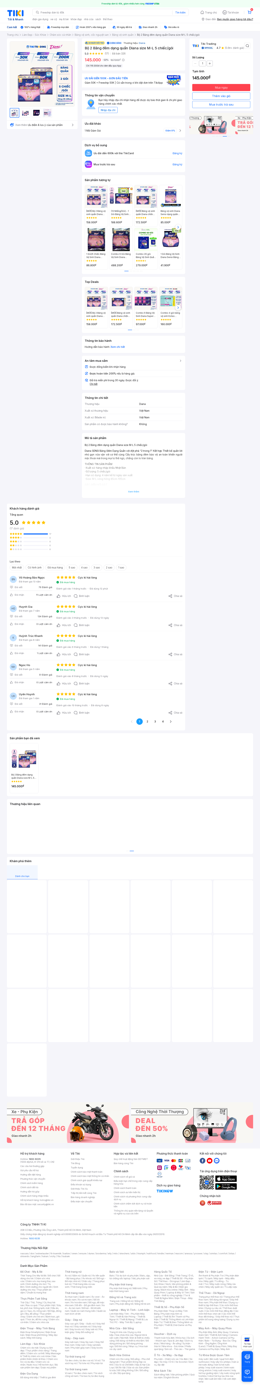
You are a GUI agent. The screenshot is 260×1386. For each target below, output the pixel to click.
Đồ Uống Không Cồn (127, 1370)
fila (58, 1256)
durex (91, 1253)
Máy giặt (208, 1281)
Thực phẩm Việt (47, 1305)
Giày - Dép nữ (73, 1319)
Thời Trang (181, 1275)
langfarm (35, 1256)
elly (110, 1253)
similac (213, 1253)
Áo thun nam (71, 1296)
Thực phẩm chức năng (37, 1350)
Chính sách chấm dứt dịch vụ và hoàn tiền (133, 1205)
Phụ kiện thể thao (218, 1302)
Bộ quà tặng (124, 1373)
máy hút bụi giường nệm (217, 1372)
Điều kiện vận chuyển (81, 1201)
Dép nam (81, 1345)
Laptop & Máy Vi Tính (178, 1292)
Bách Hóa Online (119, 1355)
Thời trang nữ (73, 1271)
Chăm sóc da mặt (29, 1347)
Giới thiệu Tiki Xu (79, 1188)
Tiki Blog (75, 1163)
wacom (179, 1253)
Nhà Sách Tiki (162, 1370)
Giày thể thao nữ (224, 1316)
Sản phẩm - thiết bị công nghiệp (174, 1294)
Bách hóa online (169, 1289)
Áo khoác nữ (88, 1278)
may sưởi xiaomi (214, 1367)
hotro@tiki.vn (46, 1200)
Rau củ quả (31, 1305)
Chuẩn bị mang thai (36, 1292)
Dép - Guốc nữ (87, 1323)
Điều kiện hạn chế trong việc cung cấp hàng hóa (133, 1182)
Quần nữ (86, 1275)
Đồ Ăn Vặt (121, 1367)
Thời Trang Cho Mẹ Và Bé (33, 1275)
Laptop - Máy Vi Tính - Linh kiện (129, 1309)
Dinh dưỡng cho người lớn (39, 1287)
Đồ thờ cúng (121, 1346)
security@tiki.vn (45, 1204)
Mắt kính (137, 1288)
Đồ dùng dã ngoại (219, 1299)
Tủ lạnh (208, 1278)
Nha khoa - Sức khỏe (173, 1346)
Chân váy (86, 1281)
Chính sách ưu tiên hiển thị (127, 1192)
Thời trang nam (74, 1292)
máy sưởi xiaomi (221, 1370)
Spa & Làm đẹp (175, 1340)
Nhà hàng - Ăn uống (171, 1343)
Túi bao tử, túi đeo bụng (92, 1376)
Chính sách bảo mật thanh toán (86, 1171)
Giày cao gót (71, 1323)
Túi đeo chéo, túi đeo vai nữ (79, 1360)
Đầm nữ (76, 1275)
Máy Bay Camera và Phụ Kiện (218, 1347)
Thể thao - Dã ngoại (168, 1281)
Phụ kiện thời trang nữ (120, 1288)
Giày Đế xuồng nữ (85, 1332)
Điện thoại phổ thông (36, 1335)
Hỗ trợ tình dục (46, 1364)
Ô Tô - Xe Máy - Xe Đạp (168, 1355)
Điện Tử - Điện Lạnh (211, 1271)
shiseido (24, 1256)
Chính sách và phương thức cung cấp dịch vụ (132, 1198)
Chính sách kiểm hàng (31, 1183)
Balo (111, 1275)
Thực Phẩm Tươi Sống (33, 1298)
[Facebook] (202, 1160)
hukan (45, 1256)
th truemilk (56, 1253)
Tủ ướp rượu (231, 1287)
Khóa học (181, 1337)
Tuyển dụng (77, 1167)
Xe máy (163, 1362)
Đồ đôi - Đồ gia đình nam (87, 1305)
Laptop (138, 1322)
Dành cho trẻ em (35, 1316)
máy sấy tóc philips (221, 1362)
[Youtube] (209, 1160)
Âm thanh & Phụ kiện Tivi (211, 1275)
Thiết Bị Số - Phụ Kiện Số (169, 1307)
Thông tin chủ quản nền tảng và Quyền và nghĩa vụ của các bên (133, 1212)
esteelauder (42, 1253)
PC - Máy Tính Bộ (123, 1322)
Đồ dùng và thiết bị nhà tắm (130, 1340)
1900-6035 (35, 1159)
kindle (161, 1253)
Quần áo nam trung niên (83, 1311)
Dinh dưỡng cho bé (36, 1284)
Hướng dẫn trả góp (29, 1191)
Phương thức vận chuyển (32, 1179)
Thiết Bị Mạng (127, 1319)
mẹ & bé (64, 19)
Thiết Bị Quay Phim (216, 1346)
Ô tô (171, 1362)
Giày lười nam (72, 1342)
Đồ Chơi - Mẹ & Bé (31, 1271)
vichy (53, 1256)
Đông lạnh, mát (42, 1308)
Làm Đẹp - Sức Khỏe (32, 1343)
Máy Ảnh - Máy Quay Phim (215, 1328)
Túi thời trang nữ (75, 1356)
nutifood (151, 1253)
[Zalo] (216, 1160)
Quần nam (84, 1296)
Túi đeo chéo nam (83, 1373)
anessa (188, 1253)
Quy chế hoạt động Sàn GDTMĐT (131, 1159)
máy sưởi (203, 1359)
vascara (24, 1253)
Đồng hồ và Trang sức (122, 1297)
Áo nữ (68, 1275)
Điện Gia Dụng (29, 1373)
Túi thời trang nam (76, 1369)
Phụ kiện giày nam (80, 1347)
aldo (133, 1253)
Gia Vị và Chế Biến (124, 1364)
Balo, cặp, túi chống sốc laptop (129, 1277)
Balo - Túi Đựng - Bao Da (217, 1340)
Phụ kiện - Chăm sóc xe (166, 1359)
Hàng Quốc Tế (163, 1271)
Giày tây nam (87, 1342)
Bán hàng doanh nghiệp (83, 1197)
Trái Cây (24, 1302)
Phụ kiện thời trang (120, 1284)
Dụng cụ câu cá (213, 1308)
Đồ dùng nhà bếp (29, 1377)
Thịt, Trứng (36, 1302)
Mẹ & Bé (173, 1287)
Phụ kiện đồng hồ (124, 1304)
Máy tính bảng (34, 1337)
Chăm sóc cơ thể (35, 1353)
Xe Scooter (181, 1362)
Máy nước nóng (218, 1284)
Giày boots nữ (77, 1329)
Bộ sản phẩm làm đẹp (39, 1366)
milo (115, 1253)
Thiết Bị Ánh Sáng (219, 1335)
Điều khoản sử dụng (81, 1184)
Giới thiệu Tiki (78, 1159)
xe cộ (53, 19)
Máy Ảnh (225, 1349)
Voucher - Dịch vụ (165, 1333)
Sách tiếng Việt (161, 1374)
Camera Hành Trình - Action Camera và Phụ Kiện (218, 1338)
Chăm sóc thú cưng (119, 1359)
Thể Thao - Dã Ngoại (212, 1292)
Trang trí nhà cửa (117, 1332)
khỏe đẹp (76, 19)
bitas (231, 1253)
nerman (170, 1253)
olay (206, 1253)
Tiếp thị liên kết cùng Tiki (84, 1193)
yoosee (198, 1253)
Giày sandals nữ (82, 1326)
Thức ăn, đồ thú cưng (36, 1319)
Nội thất (124, 1337)
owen (74, 1253)
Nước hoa (32, 1364)
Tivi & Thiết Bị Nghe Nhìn (172, 1297)
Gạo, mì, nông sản (37, 1311)
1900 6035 (34, 1238)
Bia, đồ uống (31, 1313)
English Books (171, 1377)
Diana (142, 43)
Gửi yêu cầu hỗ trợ (29, 1170)
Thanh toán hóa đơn (164, 1337)
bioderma (101, 1253)
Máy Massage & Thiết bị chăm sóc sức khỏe (40, 1355)
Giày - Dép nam (74, 1338)
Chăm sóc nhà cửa (39, 1322)
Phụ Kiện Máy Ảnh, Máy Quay (213, 1332)
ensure (82, 1253)
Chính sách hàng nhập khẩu (34, 1196)
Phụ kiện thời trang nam (128, 1289)
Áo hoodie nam (79, 1302)
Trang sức (114, 1301)
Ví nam (68, 1373)
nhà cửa (88, 19)
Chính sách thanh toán (125, 1188)
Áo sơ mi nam (85, 1299)
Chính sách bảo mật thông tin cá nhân (90, 1176)
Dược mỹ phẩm (48, 1367)
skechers (124, 1253)
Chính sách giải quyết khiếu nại (86, 1180)
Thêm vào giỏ (221, 96)
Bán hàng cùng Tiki (123, 1163)
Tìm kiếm (180, 12)
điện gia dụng (40, 19)
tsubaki (66, 1256)
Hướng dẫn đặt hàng (30, 1174)
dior (32, 1253)
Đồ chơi (52, 1275)
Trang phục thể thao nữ (210, 1296)
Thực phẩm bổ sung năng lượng (219, 1318)
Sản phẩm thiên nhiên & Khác (38, 1357)
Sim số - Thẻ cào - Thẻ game (180, 1349)
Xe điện (184, 1359)
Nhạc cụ (133, 1346)
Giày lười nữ (91, 1329)
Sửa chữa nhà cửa (124, 1335)
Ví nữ (97, 1360)
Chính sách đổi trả (29, 1187)
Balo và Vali (116, 1271)
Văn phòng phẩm (180, 1374)
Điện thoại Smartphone (32, 1332)
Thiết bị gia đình (48, 1377)
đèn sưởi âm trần (213, 1379)
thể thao (107, 19)
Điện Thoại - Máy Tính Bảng (37, 1328)
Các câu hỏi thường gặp (32, 1166)
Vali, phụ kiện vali (140, 1278)
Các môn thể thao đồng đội (219, 1311)
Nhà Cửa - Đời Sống (121, 1328)
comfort (223, 1253)
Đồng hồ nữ (127, 1301)
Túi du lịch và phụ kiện (127, 1275)
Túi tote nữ (83, 1363)
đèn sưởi (214, 1359)
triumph (141, 1253)
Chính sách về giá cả (124, 1176)
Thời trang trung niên (81, 1287)
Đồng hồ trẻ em (142, 1304)
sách (98, 19)
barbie (66, 1253)
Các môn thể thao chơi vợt (218, 1312)
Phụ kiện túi (97, 1363)
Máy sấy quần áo (214, 1287)
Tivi (206, 1284)
